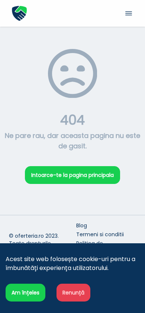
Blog (81, 225)
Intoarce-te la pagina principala (72, 175)
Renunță (73, 292)
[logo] (42, 13)
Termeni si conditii (100, 234)
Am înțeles (25, 292)
